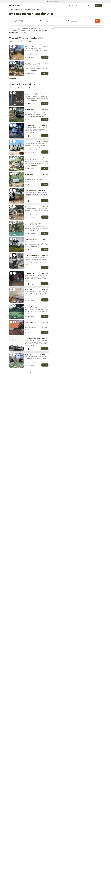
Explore (11, 9)
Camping (34, 9)
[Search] (97, 21)
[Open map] (77, 76)
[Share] (14, 46)
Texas (22, 9)
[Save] (11, 46)
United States (17, 9)
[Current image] (14, 58)
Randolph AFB (28, 9)
